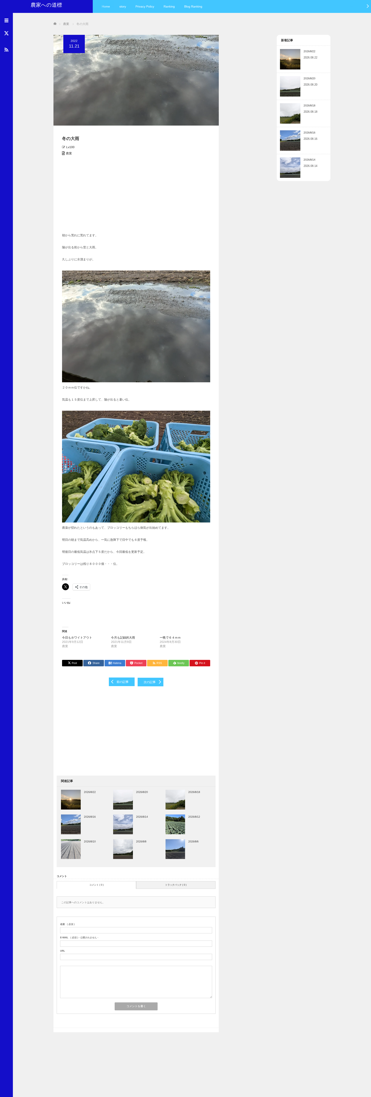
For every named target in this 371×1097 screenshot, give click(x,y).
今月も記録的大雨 (123, 637)
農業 (69, 153)
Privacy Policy (144, 6)
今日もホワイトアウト (77, 637)
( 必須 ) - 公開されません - (79, 937)
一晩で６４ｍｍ (170, 637)
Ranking (169, 6)
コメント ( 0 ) (96, 884)
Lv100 (70, 147)
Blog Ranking (193, 6)
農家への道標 (46, 5)
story (122, 6)
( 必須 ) (67, 924)
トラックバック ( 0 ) (176, 884)
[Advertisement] (136, 196)
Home (106, 6)
